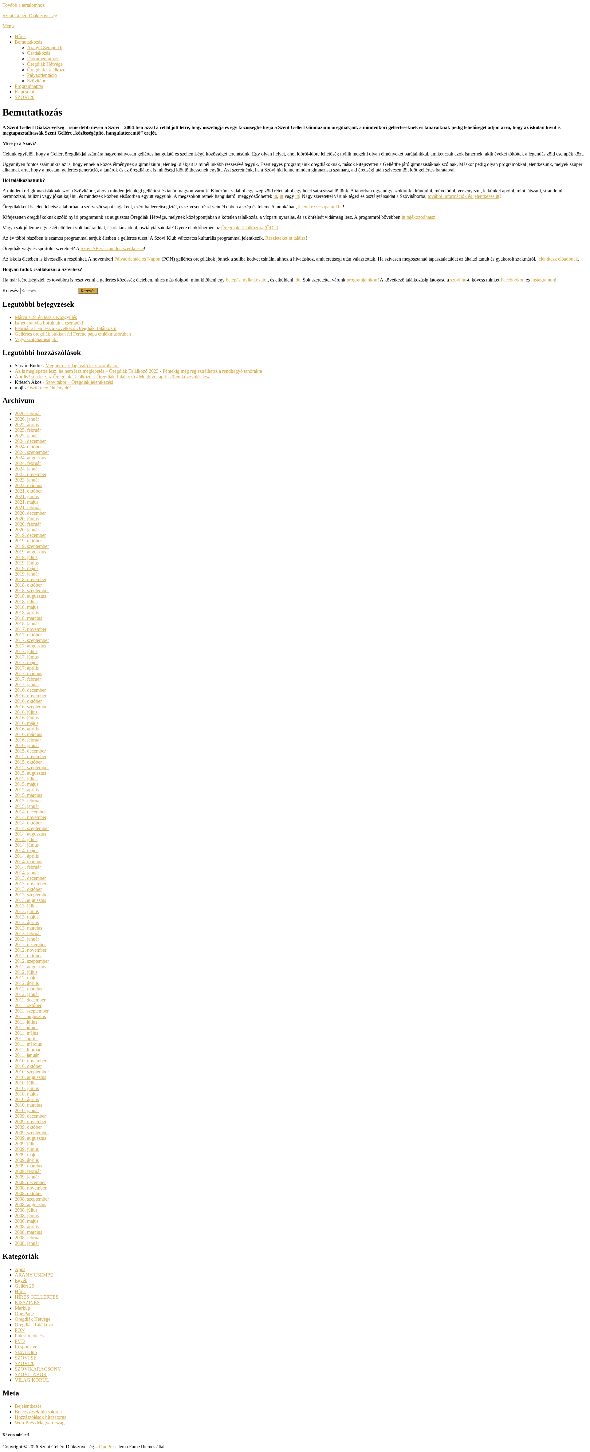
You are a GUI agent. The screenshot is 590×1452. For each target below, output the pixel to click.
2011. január (27, 1055)
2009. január (27, 1176)
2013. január (27, 939)
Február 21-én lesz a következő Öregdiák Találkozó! (65, 328)
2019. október (28, 540)
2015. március (28, 795)
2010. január (27, 1110)
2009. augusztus (30, 1138)
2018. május (26, 607)
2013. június (27, 911)
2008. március (28, 1232)
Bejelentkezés (28, 1406)
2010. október (28, 1066)
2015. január (27, 806)
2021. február (28, 507)
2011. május (26, 1033)
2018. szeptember (32, 590)
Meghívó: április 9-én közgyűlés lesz (174, 376)
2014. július (26, 839)
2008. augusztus (30, 1204)
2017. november (30, 629)
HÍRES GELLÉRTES (36, 1297)
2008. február (28, 1237)
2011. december (30, 999)
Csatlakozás (38, 53)
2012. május (26, 977)
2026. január (27, 419)
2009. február (28, 1171)
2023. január (27, 479)
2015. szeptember (32, 767)
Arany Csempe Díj (45, 47)
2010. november (30, 1060)
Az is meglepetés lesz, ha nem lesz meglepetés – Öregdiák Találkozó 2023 (87, 371)
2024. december (30, 441)
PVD (20, 1341)
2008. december (30, 1182)
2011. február (28, 1049)
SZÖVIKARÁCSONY (38, 1368)
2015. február (28, 800)
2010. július (26, 1082)
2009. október (28, 1127)
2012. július (26, 972)
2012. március (28, 988)
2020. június (27, 518)
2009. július (26, 1143)
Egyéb (21, 1280)
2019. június (27, 562)
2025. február (28, 430)
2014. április (27, 856)
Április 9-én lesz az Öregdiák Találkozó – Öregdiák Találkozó (75, 376)
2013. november (30, 883)
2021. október (28, 491)
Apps (20, 1269)
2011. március (28, 1044)
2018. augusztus (30, 596)
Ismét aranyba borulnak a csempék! (49, 322)
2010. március (28, 1105)
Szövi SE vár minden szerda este (112, 248)
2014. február (28, 867)
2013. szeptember (32, 894)
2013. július (26, 905)
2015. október (28, 762)
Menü (8, 26)
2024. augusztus (30, 457)
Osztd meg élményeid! (49, 387)
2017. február (28, 679)
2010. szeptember (32, 1071)
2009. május (26, 1154)
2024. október (28, 446)
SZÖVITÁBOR (31, 1374)
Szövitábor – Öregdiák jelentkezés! (79, 382)
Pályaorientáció (42, 75)
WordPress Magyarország (40, 1422)
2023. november (30, 474)
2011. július (26, 1022)
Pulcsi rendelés (29, 1335)
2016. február (28, 739)
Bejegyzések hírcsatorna (38, 1411)
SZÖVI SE (26, 1357)
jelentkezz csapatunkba (320, 206)
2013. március (28, 928)
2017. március (28, 673)
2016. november (30, 695)
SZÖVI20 (24, 97)
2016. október (28, 701)
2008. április (27, 1226)
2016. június (27, 717)
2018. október (28, 585)
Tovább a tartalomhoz (23, 5)
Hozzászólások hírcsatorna (40, 1417)
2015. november (30, 756)
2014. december (30, 811)
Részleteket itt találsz (285, 238)
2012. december (30, 944)
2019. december (30, 535)
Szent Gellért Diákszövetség (29, 15)
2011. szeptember (32, 1010)
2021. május (26, 502)
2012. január (27, 994)
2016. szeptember (32, 706)
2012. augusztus (30, 966)
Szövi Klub (26, 1352)
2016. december (30, 690)
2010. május (26, 1093)
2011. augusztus (30, 1016)
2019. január (27, 573)
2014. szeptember (32, 828)
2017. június (27, 656)
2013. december (30, 878)
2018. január (27, 623)
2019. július (26, 557)
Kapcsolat (24, 91)
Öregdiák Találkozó (46, 69)
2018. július (26, 601)
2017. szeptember (32, 640)
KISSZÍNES (27, 1302)
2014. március (28, 861)
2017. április (27, 668)
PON (20, 1330)
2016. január (27, 745)
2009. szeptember (32, 1132)
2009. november (30, 1121)
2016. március (28, 734)
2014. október (28, 822)
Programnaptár (29, 86)
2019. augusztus (30, 551)
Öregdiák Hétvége (45, 64)
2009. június (27, 1149)
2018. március (28, 618)
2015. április (27, 789)
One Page (24, 1313)
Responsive (26, 1346)
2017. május (26, 662)
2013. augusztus (30, 900)
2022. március (28, 485)
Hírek (20, 36)
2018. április (27, 612)
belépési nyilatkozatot (247, 279)
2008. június (27, 1215)
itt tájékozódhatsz (418, 217)
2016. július (26, 712)
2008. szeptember (32, 1199)
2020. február (28, 524)
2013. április (27, 922)
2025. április (27, 424)
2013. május (26, 916)
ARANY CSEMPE (34, 1274)
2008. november (30, 1187)
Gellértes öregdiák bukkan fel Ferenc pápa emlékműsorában (73, 333)
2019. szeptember (32, 546)
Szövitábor (37, 80)
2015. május (26, 784)
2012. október (28, 955)
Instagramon (543, 279)
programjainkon (362, 279)
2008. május (26, 1221)
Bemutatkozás (28, 42)
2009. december (30, 1116)
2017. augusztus (30, 645)
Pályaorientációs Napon (137, 259)
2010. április (27, 1099)
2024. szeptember (32, 452)
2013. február (28, 933)
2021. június (27, 496)
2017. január (27, 684)
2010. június (27, 1088)
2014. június (27, 845)
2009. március (28, 1165)
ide (297, 279)
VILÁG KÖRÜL (32, 1380)
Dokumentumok (43, 58)
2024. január (27, 468)
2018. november (30, 579)
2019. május (26, 568)
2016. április (27, 728)
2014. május (26, 850)
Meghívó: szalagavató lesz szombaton (82, 365)
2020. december (30, 513)
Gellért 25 (24, 1286)
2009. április (27, 1160)
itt (275, 196)
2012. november (30, 950)
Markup (22, 1308)
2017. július (26, 651)
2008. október (28, 1193)
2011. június (26, 1027)
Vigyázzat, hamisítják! (36, 339)
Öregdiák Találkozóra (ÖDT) (249, 227)
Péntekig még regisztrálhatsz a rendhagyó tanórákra (212, 371)
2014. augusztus (30, 833)
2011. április (26, 1038)
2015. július (26, 778)
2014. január (27, 872)
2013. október (28, 889)
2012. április (27, 983)
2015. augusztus (30, 773)
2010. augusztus (30, 1077)
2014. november (30, 817)
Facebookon (513, 279)
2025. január (27, 435)
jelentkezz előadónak (557, 259)
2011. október (28, 1005)
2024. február (28, 463)
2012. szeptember (32, 961)
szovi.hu (458, 279)
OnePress (108, 1446)
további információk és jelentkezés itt (463, 196)
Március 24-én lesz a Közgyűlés (46, 317)
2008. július (26, 1210)
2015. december (30, 751)
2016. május (26, 723)
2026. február (28, 413)
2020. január (27, 529)
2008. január (27, 1243)
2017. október (28, 634)
